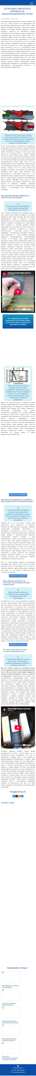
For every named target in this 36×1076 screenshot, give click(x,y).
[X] (16, 796)
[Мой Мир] (22, 796)
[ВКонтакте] (14, 796)
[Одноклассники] (19, 796)
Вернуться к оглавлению (18, 494)
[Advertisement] (18, 87)
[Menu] (31, 3)
